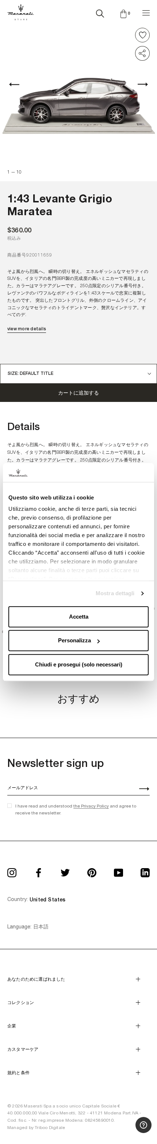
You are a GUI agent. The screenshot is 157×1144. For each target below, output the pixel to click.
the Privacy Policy (91, 806)
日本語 (41, 926)
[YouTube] (118, 870)
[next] (138, 84)
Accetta (78, 616)
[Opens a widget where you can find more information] (124, 1131)
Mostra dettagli (115, 593)
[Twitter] (65, 870)
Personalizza (74, 641)
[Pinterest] (91, 870)
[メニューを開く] (146, 12)
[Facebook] (38, 870)
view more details (26, 328)
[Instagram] (11, 870)
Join (140, 789)
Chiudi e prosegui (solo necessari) (78, 664)
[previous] (18, 84)
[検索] (100, 12)
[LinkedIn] (145, 870)
